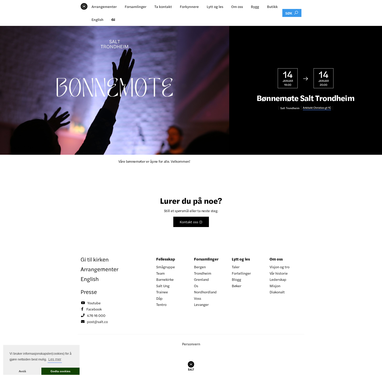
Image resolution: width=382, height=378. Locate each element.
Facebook (91, 309)
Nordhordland (205, 291)
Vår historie (279, 273)
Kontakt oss (191, 221)
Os (196, 285)
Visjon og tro (279, 266)
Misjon (275, 285)
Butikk (272, 6)
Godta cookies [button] (60, 371)
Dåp (159, 298)
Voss (197, 298)
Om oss (237, 6)
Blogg (236, 279)
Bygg (255, 6)
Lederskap (278, 279)
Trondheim (202, 273)
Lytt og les (215, 6)
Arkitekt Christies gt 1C (317, 108)
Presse (89, 292)
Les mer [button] (54, 359)
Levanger (201, 304)
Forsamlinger (135, 6)
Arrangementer (104, 6)
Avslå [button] (22, 371)
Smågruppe (165, 266)
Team (160, 273)
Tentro (161, 304)
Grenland (201, 279)
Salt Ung (163, 285)
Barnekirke (165, 279)
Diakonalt (277, 291)
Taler (236, 266)
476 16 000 (93, 315)
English (97, 19)
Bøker (236, 285)
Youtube (91, 302)
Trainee (162, 291)
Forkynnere (189, 6)
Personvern (191, 343)
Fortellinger (241, 273)
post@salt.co (94, 321)
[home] (84, 6)
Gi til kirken (95, 259)
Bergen (200, 266)
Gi (113, 19)
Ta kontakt (163, 6)
